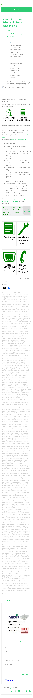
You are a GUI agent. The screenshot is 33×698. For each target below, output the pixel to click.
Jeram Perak (24, 386)
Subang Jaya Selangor (23, 550)
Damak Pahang (11, 364)
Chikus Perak (5, 360)
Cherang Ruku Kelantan (13, 359)
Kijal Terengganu (23, 408)
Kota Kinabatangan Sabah (18, 413)
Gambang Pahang (24, 369)
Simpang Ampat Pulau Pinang (17, 539)
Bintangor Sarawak (11, 340)
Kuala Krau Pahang (13, 424)
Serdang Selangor (11, 529)
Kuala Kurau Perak (13, 426)
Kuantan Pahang (6, 438)
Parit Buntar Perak (15, 482)
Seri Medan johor (15, 534)
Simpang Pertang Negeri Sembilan (11, 544)
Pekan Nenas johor (13, 487)
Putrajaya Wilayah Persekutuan (19, 507)
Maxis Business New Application (15, 656)
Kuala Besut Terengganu (23, 419)
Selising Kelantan (19, 524)
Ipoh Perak (5, 382)
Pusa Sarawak (23, 504)
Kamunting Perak (16, 396)
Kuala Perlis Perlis (7, 431)
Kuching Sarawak (7, 440)
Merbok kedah (21, 467)
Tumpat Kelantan (7, 588)
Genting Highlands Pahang (9, 374)
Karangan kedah (14, 399)
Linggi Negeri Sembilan (22, 451)
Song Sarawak (19, 548)
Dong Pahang (20, 365)
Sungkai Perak (6, 563)
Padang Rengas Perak (19, 475)
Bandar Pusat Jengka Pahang (22, 315)
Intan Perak (26, 380)
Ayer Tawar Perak (23, 303)
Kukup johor (22, 440)
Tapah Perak (19, 577)
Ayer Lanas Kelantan (15, 301)
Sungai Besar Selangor (8, 553)
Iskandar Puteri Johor (14, 382)
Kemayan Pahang (14, 402)
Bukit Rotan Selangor (14, 350)
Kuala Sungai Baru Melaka (22, 435)
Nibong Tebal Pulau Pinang (9, 473)
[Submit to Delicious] (12, 600)
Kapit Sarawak (25, 397)
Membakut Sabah (20, 465)
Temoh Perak (10, 583)
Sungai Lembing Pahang (8, 556)
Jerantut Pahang (12, 387)
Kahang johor (20, 391)
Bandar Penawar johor (18, 313)
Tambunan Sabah (23, 563)
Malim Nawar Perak (18, 458)
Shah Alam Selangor (7, 536)
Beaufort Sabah (14, 330)
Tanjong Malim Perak (12, 572)
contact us (15, 201)
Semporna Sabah (20, 526)
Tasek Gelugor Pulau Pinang (13, 578)
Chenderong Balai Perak (19, 357)
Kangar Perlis (25, 396)
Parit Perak (5, 484)
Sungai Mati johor (20, 556)
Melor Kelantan (11, 465)
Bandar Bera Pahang (13, 311)
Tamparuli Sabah (7, 565)
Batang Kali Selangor (13, 321)
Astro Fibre (9, 664)
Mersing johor (10, 468)
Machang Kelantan (7, 458)
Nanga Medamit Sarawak (13, 472)
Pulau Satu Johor (14, 504)
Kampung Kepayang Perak (16, 394)
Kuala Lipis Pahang (23, 426)
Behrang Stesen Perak (8, 331)
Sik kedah (19, 538)
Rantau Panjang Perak (18, 511)
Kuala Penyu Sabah (23, 430)
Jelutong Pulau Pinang (13, 384)
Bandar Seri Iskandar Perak (9, 316)
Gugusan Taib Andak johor (9, 377)
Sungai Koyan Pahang (22, 555)
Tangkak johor (26, 566)
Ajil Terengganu (8, 293)
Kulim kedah (9, 441)
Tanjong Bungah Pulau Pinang (10, 568)
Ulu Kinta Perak (26, 588)
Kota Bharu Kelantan (21, 411)
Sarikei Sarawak (11, 519)
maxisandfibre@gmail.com (18, 139)
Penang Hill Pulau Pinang (19, 490)
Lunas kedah (20, 455)
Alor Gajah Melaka (14, 294)
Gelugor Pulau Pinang (19, 370)
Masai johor (17, 462)
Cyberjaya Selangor (7, 362)
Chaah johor (20, 352)
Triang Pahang (20, 585)
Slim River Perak (10, 548)
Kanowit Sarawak (7, 397)
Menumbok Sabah (12, 467)
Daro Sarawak (20, 364)
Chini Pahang (13, 360)
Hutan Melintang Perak (8, 380)
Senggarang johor (10, 528)
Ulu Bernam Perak (17, 588)
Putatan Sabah (6, 507)
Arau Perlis (15, 296)
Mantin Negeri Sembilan (12, 460)
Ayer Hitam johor (25, 298)
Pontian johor (21, 497)
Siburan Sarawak (12, 538)
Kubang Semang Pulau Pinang (20, 438)
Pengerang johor (15, 492)
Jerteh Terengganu (21, 387)
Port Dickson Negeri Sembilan (15, 498)
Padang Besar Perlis (7, 475)
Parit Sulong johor (22, 484)
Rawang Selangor (20, 512)
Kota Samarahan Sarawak (15, 416)
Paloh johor (15, 479)
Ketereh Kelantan (14, 408)
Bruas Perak (5, 343)
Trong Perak (9, 587)
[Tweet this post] (10, 600)
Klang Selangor (6, 409)
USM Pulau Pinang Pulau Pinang (10, 592)
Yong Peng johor (18, 594)
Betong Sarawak (12, 338)
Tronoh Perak (16, 587)
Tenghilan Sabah (18, 583)
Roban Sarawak (11, 516)
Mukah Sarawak (17, 470)
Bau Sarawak (19, 328)
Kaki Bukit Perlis (12, 392)
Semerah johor (12, 526)
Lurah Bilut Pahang (12, 457)
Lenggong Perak (14, 450)
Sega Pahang (21, 521)
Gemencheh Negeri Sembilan (19, 372)
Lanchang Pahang (10, 446)
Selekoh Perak (11, 524)
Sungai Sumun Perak (22, 560)
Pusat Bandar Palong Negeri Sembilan (16, 505)
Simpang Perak (24, 543)
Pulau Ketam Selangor (17, 502)
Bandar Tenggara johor (18, 318)
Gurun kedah (20, 377)
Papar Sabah (5, 482)
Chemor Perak (24, 355)
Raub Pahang (11, 512)
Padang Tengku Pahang (15, 477)
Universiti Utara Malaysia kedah (19, 590)
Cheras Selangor (24, 359)
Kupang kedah (24, 441)
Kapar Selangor (16, 397)
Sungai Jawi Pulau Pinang (9, 555)
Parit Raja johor (13, 484)
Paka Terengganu (7, 479)
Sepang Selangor (20, 528)
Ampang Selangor (7, 296)
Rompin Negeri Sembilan (22, 516)
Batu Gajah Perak (14, 325)
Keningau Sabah (23, 402)
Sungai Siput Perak (12, 560)
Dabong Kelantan (18, 362)
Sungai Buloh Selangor (21, 553)
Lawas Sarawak (19, 448)
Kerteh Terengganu (17, 406)
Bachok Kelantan (6, 304)
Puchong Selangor (21, 499)
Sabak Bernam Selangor (8, 517)
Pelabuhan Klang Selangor (9, 489)
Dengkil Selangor (12, 365)
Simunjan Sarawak (11, 546)
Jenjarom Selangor (15, 386)
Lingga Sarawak (11, 451)
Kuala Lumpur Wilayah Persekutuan (12, 428)
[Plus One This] (22, 600)
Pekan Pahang (22, 487)
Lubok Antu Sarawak (18, 453)
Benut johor (10, 337)
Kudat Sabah (15, 440)
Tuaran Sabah (24, 587)
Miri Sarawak (17, 468)
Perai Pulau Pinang (11, 494)
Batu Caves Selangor (16, 323)
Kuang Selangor (23, 436)
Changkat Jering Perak (15, 353)
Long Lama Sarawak (7, 453)
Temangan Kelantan (17, 582)
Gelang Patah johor (7, 370)
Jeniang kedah (6, 386)
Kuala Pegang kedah (11, 430)
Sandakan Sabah (20, 517)
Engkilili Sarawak (14, 369)
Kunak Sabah (16, 441)
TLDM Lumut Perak (11, 585)
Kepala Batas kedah (7, 404)
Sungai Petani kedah (16, 558)
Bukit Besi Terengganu (15, 343)
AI (6, 648)
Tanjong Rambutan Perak (12, 573)
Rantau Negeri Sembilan (16, 509)
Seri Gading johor (23, 531)
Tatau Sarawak (25, 578)
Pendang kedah (6, 492)
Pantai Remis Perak (24, 480)
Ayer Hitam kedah (7, 299)
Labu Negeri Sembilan (14, 443)
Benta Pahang (19, 335)
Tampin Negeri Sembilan (18, 565)
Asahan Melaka (22, 296)
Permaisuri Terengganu (22, 494)
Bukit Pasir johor (14, 348)
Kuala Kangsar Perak (8, 421)
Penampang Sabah (7, 490)
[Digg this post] (15, 600)
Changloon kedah (15, 355)
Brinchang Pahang (23, 342)
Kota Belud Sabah (11, 411)
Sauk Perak (20, 519)
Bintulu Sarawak (20, 340)
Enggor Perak (6, 369)
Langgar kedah (20, 446)
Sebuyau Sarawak (12, 521)
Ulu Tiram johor (6, 590)
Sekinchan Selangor (11, 523)
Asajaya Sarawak (7, 298)
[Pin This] (24, 600)
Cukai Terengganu (22, 360)
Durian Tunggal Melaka (15, 367)
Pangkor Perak (14, 480)
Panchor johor (6, 480)
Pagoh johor (25, 477)
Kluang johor (21, 409)
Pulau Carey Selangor (19, 501)
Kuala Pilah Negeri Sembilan (19, 431)
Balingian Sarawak (19, 308)
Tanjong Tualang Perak (14, 575)
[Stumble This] (19, 600)
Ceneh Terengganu (11, 352)
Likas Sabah (22, 450)
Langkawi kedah (10, 448)
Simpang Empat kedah (14, 543)
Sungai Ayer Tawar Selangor (19, 551)
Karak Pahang (6, 399)
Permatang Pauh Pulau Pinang (10, 495)
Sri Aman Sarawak (12, 550)
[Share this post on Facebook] (7, 600)
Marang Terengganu (7, 462)
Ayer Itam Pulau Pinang (18, 299)
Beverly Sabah (21, 338)
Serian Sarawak (24, 534)
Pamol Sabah (22, 479)
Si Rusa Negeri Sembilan (20, 536)
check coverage (11, 199)
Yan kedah (10, 594)
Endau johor (25, 367)
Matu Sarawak (18, 463)
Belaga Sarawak (10, 333)
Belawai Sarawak (19, 333)
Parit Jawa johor (24, 482)
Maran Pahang (23, 460)
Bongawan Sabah (7, 342)
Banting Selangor (18, 320)
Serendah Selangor (13, 531)
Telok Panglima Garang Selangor (19, 580)
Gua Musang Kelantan (20, 375)
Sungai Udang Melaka (22, 561)
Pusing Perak (23, 506)
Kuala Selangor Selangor (21, 433)
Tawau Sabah (6, 580)
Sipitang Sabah (20, 546)
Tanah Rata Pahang (16, 566)
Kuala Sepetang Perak (8, 435)
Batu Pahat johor (10, 328)
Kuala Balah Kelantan (25, 418)
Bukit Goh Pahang (22, 345)
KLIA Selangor (14, 409)
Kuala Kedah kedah (19, 421)
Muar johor (10, 470)
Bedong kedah (22, 330)
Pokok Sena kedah (13, 497)
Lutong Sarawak (22, 457)
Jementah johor (24, 384)
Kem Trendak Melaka (19, 401)
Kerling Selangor (6, 406)
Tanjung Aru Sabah (25, 575)
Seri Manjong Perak (19, 533)
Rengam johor (15, 514)
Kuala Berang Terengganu (9, 419)
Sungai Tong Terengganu (9, 561)
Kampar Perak (20, 392)
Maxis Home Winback (12, 660)
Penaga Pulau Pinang (22, 489)
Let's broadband (27, 210)
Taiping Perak (14, 563)
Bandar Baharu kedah (13, 309)
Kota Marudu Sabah (18, 414)
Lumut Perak (13, 455)
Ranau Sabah (6, 509)
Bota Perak (15, 342)
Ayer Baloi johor (16, 298)
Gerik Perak (20, 374)
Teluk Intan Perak (7, 582)
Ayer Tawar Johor (13, 303)
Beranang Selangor (18, 337)
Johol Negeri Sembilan (12, 389)
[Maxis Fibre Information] (1, 5)
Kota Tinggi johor (14, 418)
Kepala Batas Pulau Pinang (21, 404)
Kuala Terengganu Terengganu (10, 436)
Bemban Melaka (10, 335)
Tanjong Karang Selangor (14, 570)
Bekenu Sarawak (19, 331)
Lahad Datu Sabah (15, 445)
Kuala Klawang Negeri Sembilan (14, 423)
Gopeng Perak (9, 375)
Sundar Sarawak (6, 551)
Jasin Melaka (23, 382)
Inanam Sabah (19, 380)
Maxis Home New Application (14, 652)
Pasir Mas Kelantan (15, 485)
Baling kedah (9, 308)
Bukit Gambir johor (12, 345)
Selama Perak (20, 523)
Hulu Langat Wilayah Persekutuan (20, 379)
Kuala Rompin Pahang (8, 433)
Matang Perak (10, 463)
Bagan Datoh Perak (17, 304)
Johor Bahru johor (23, 389)
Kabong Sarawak (12, 391)
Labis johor (5, 443)
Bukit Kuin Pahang (17, 347)
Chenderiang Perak (7, 357)
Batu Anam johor (23, 321)
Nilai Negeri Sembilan (22, 473)
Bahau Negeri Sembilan (12, 306)
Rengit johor (22, 514)
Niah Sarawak (24, 472)
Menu (17, 9)
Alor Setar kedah (23, 294)
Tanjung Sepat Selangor (8, 577)
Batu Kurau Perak (12, 326)
